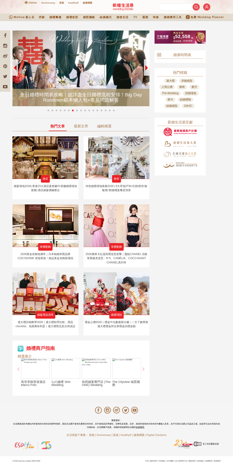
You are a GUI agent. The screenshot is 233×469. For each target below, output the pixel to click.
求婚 (42, 17)
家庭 (61, 2)
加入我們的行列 (181, 461)
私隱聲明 (208, 461)
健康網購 (87, 2)
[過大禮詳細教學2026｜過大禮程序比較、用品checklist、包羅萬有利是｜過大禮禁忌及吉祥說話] (45, 293)
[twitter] (5, 76)
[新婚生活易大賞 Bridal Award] (180, 144)
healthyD (73, 2)
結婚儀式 (106, 17)
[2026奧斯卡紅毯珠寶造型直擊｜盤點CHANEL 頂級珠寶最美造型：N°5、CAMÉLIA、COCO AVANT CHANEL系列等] (117, 225)
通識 (145, 17)
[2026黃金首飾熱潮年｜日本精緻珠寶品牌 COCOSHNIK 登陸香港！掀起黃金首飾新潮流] (45, 225)
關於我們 (153, 461)
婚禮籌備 (55, 17)
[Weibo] (5, 56)
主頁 (147, 461)
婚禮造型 (72, 17)
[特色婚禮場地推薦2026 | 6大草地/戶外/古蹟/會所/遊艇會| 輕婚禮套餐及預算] (117, 157)
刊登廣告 (161, 461)
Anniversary (48, 2)
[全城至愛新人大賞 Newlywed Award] (180, 154)
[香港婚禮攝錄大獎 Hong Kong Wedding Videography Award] (180, 165)
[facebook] (5, 35)
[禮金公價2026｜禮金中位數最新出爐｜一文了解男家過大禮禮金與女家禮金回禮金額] (117, 293)
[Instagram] (5, 46)
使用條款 (200, 461)
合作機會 (170, 461)
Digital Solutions (156, 435)
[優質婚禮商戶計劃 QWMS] (180, 132)
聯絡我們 (192, 461)
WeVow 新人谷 (24, 17)
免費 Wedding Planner (207, 17)
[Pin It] (5, 66)
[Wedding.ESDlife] (123, 7)
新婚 (91, 435)
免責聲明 (140, 427)
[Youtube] (5, 86)
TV (135, 17)
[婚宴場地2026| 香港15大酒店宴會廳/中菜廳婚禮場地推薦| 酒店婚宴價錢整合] (45, 157)
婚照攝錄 (89, 17)
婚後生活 (122, 17)
